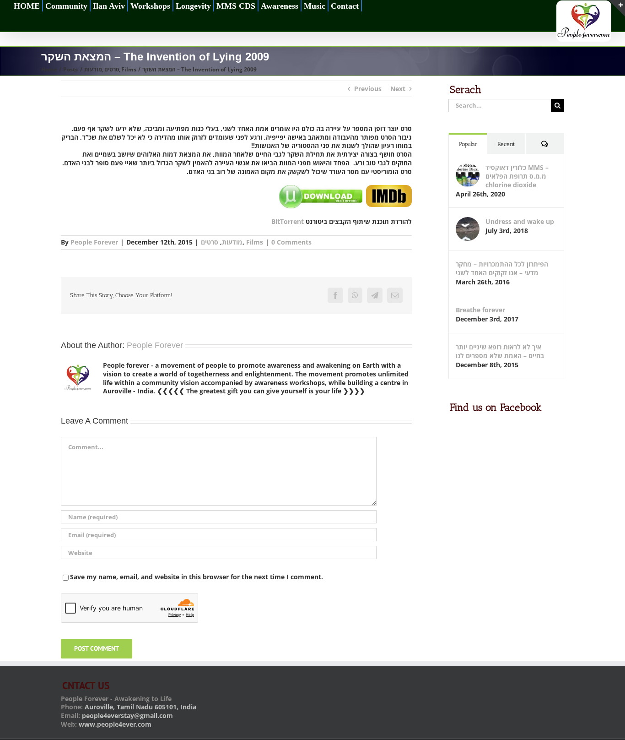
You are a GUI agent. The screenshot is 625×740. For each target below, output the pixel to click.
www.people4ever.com (115, 724)
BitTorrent (287, 221)
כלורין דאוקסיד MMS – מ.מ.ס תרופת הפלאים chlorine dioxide (517, 176)
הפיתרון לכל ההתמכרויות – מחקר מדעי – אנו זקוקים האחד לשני (502, 268)
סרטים (209, 242)
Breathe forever (480, 309)
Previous (368, 88)
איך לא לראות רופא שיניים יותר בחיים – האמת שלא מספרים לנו (500, 351)
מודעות (232, 242)
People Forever (94, 242)
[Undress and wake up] (468, 221)
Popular (468, 144)
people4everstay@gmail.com (127, 715)
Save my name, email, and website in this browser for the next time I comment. (196, 576)
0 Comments (291, 242)
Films (254, 242)
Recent (506, 144)
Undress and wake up (519, 221)
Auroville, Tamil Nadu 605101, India (140, 706)
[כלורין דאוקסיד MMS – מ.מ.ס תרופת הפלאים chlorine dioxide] (468, 167)
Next (397, 88)
